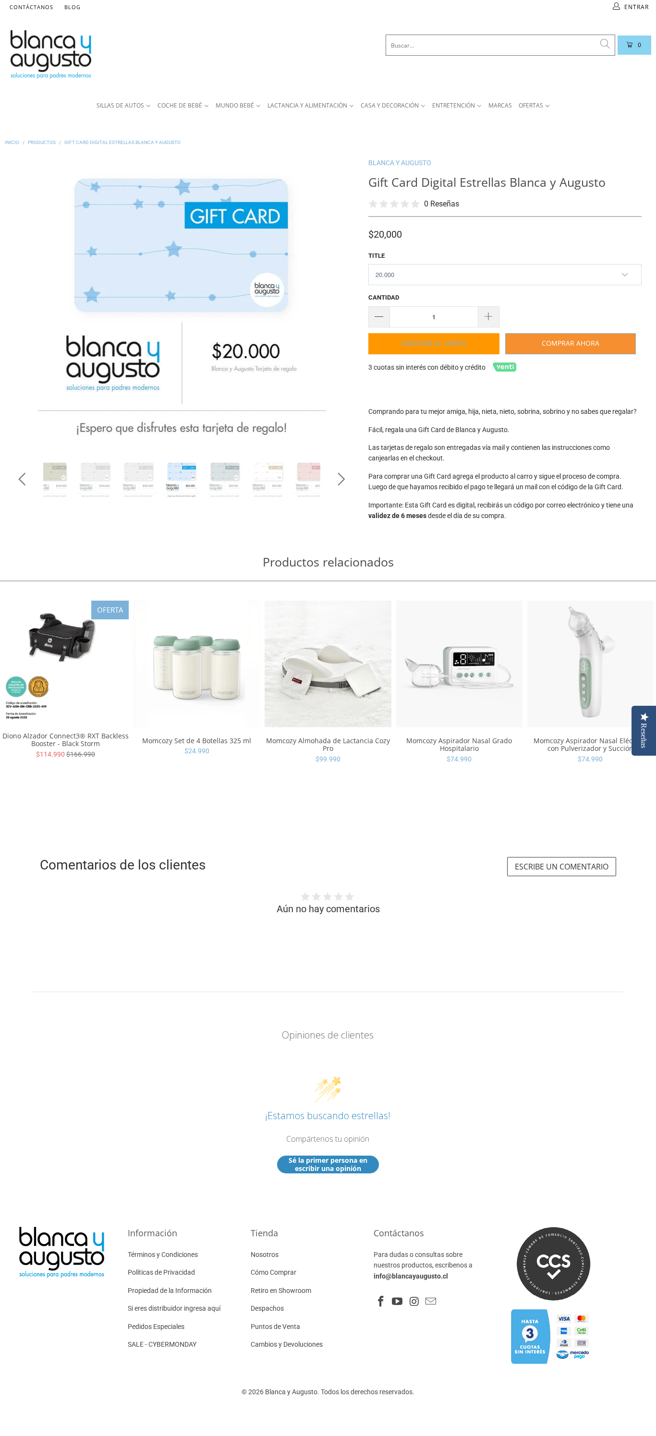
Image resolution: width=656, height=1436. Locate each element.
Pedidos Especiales (156, 1326)
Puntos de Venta (275, 1326)
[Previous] (23, 301)
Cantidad (383, 297)
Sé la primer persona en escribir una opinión (328, 1164)
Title (376, 255)
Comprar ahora (570, 343)
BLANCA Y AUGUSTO (399, 163)
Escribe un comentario (561, 866)
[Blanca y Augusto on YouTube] (397, 1302)
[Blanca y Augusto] (123, 54)
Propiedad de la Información (170, 1290)
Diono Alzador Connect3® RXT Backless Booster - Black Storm (65, 661)
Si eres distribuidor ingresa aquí (174, 1308)
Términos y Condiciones (163, 1254)
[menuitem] (124, 106)
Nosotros (265, 1254)
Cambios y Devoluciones (287, 1344)
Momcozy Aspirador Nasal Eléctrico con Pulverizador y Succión (590, 664)
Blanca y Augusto (291, 1392)
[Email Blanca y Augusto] (431, 1302)
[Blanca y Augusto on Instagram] (414, 1302)
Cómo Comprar (273, 1272)
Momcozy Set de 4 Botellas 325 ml (197, 664)
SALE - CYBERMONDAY (162, 1344)
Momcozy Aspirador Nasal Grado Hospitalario (459, 664)
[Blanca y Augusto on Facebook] (381, 1302)
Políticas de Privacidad (161, 1272)
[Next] (339, 301)
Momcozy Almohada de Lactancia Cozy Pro (328, 664)
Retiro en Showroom (281, 1290)
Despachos (267, 1308)
